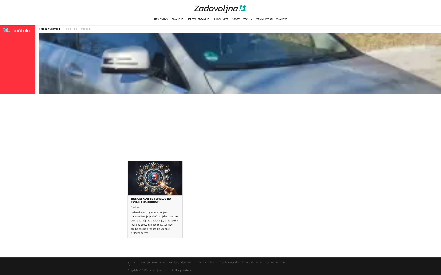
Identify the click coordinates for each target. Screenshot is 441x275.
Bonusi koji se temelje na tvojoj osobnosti (151, 200)
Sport (236, 19)
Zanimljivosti (264, 19)
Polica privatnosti (182, 270)
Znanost (281, 19)
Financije (177, 19)
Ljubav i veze (220, 19)
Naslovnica (161, 19)
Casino (135, 207)
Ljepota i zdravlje (198, 19)
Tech (246, 19)
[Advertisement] (220, 121)
